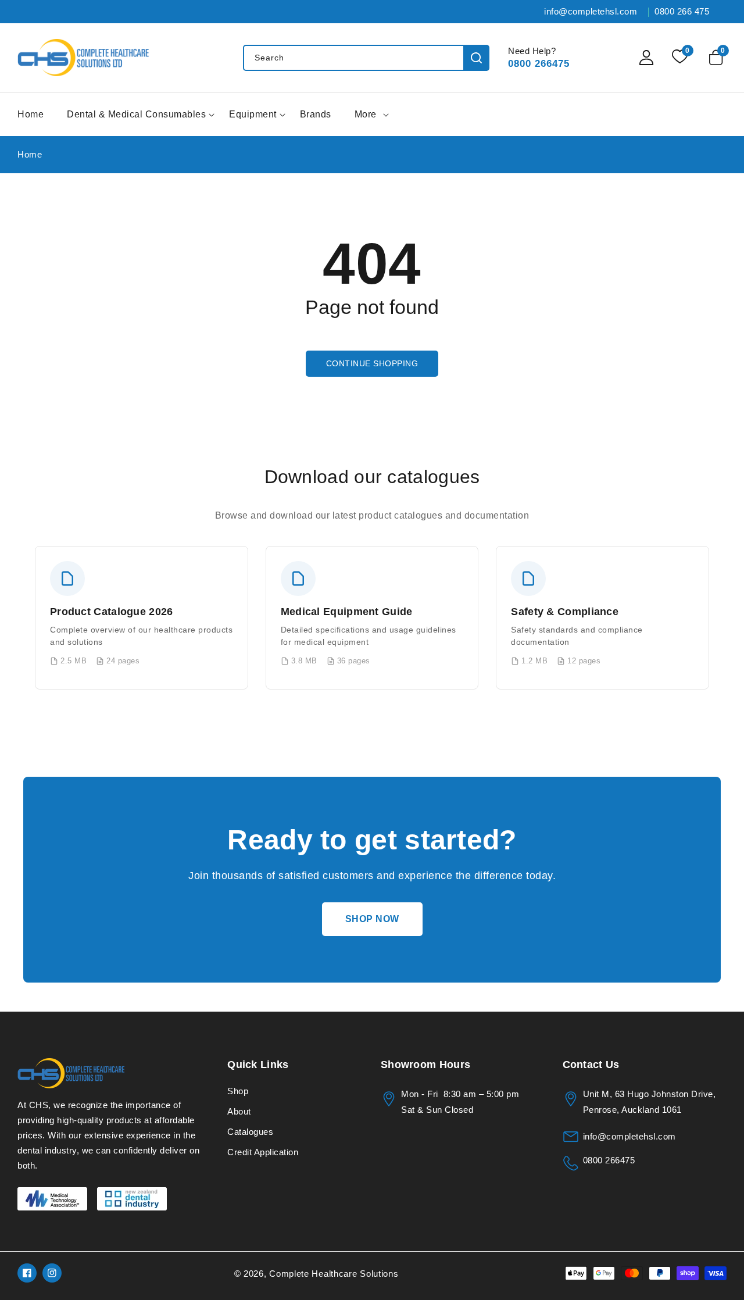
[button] (718, 57)
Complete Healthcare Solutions (333, 1273)
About (239, 1111)
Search (476, 58)
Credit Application (262, 1152)
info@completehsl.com (629, 1136)
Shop (237, 1091)
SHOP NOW (372, 919)
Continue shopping (372, 363)
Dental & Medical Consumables (136, 114)
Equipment (253, 114)
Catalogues (250, 1132)
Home (29, 154)
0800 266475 (539, 63)
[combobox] (366, 58)
